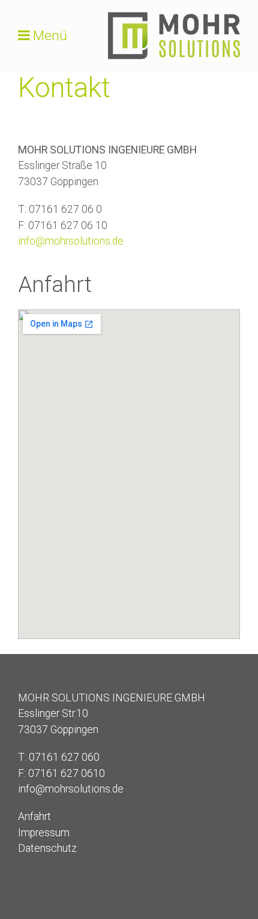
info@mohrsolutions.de (71, 241)
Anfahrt (34, 816)
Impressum (44, 833)
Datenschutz (47, 848)
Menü (50, 36)
